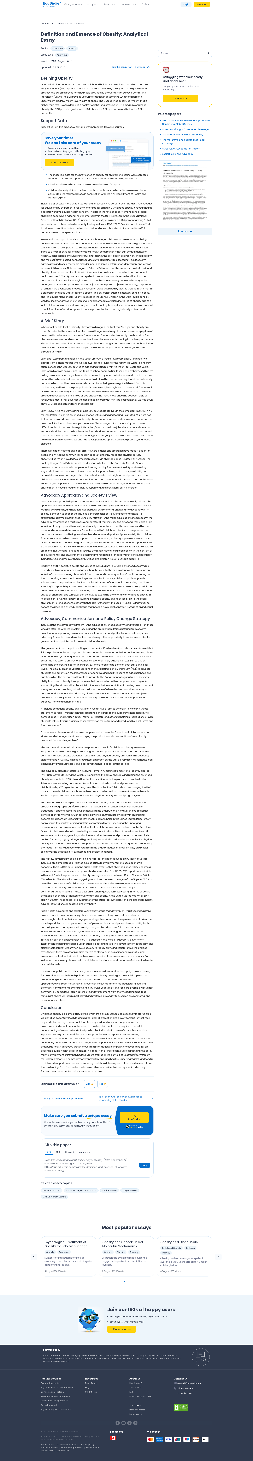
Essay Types (90, 1383)
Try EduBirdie (134, 1117)
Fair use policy (87, 1444)
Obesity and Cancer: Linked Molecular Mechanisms (122, 1244)
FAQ (131, 1392)
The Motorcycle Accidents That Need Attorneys (183, 141)
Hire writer (201, 4)
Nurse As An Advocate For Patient (181, 148)
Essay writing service (50, 1383)
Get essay (181, 98)
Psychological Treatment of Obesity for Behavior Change (66, 1244)
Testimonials (135, 1387)
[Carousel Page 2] (126, 1281)
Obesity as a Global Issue (179, 1242)
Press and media (137, 1410)
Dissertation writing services (54, 1400)
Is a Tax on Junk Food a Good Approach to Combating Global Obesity (120, 1098)
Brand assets (135, 1414)
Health (72, 23)
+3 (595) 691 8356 (185, 1393)
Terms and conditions (67, 1444)
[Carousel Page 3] (128, 1281)
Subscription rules (49, 1447)
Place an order (59, 162)
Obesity (82, 23)
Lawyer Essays (129, 1190)
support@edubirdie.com (189, 1383)
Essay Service (47, 23)
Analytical (62, 54)
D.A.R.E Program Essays (54, 1196)
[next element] (218, 1257)
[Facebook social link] (118, 1423)
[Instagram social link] (135, 1423)
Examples (61, 23)
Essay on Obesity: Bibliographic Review (63, 1098)
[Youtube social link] (123, 1423)
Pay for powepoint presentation (56, 1409)
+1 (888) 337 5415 (185, 1388)
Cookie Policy (63, 1450)
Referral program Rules (72, 1447)
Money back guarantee (140, 1396)
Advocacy (57, 48)
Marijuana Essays (52, 1190)
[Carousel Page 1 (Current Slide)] (124, 1281)
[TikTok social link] (129, 1423)
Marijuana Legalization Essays (81, 1190)
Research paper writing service (55, 1396)
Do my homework (49, 1405)
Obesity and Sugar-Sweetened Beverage (185, 129)
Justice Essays (109, 1190)
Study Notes (91, 1392)
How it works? (135, 1383)
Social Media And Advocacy (177, 154)
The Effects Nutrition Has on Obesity (182, 134)
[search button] (207, 53)
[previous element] (34, 1257)
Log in (186, 4)
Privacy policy (47, 1444)
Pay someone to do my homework (57, 1387)
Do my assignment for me (53, 1392)
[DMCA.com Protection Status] (181, 1407)
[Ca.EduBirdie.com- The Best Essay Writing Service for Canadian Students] (113, 1438)
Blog (87, 1387)
